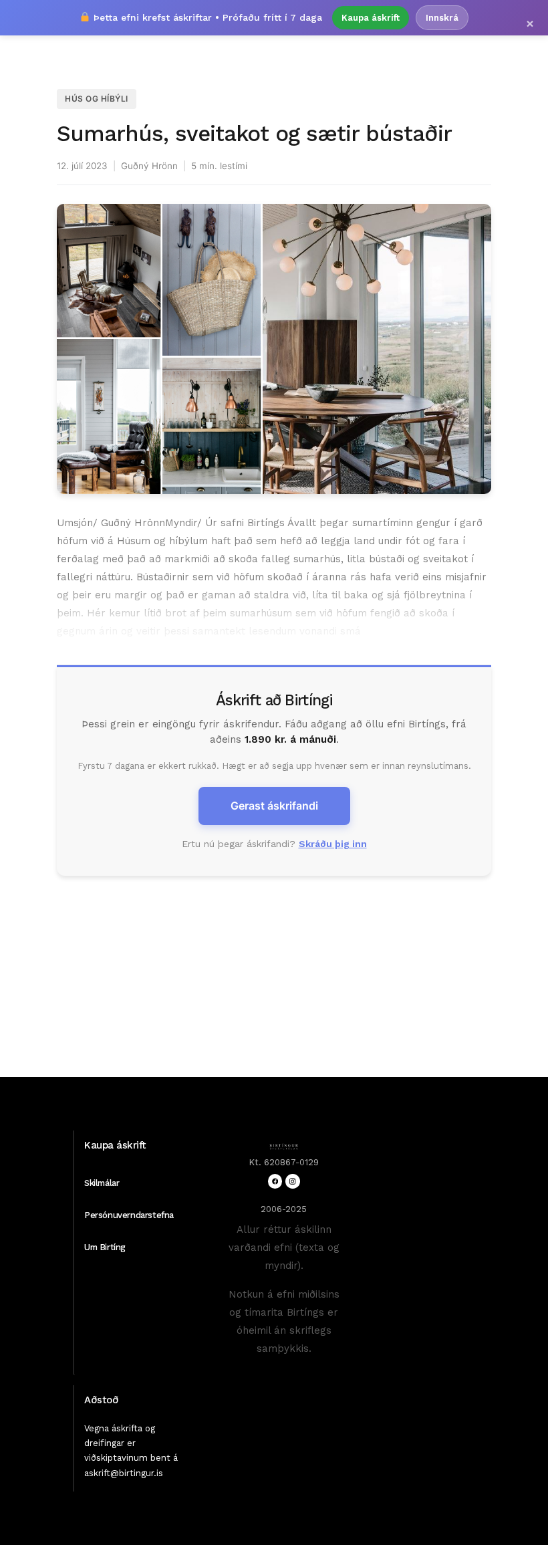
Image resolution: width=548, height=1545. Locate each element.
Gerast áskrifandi (274, 805)
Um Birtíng (105, 1247)
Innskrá (442, 18)
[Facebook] (275, 1181)
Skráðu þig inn (333, 843)
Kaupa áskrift (370, 18)
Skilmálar (101, 1183)
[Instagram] (292, 1181)
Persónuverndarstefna (129, 1215)
